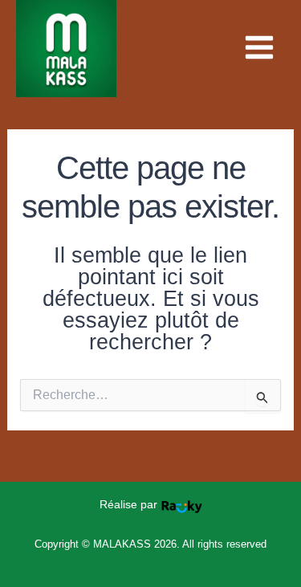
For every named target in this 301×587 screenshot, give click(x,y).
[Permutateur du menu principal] (259, 47)
